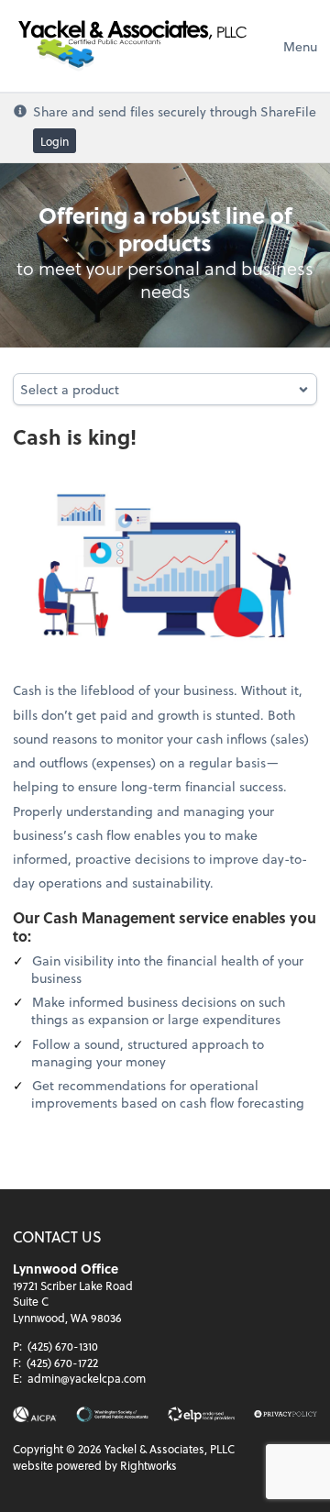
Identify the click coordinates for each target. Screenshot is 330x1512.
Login (54, 141)
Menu (300, 46)
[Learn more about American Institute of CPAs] (35, 1414)
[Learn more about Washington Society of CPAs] (112, 1414)
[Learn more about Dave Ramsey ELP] (201, 1414)
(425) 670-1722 (62, 1362)
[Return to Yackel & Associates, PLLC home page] (132, 46)
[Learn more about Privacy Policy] (285, 1414)
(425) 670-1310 (63, 1346)
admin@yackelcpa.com (87, 1378)
